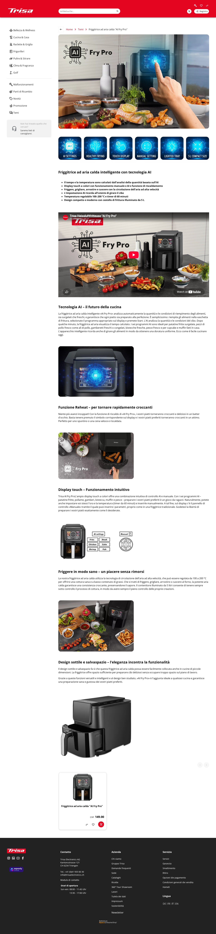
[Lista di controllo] (201, 5)
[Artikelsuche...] (117, 11)
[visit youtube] (18, 858)
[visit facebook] (23, 858)
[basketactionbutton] (101, 824)
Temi (80, 29)
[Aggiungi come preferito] (93, 824)
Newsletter (118, 912)
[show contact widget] (29, 128)
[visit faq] (195, 5)
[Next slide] (206, 765)
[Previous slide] (200, 765)
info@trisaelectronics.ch (72, 874)
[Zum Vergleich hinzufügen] (86, 824)
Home (69, 29)
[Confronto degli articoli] (207, 5)
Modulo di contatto (69, 880)
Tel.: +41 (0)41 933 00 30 (72, 871)
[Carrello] (189, 11)
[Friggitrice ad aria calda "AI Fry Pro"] (82, 801)
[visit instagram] (8, 858)
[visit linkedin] (13, 858)
